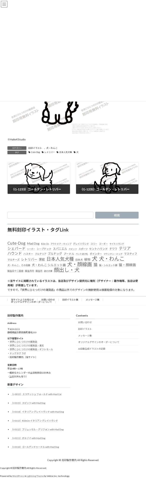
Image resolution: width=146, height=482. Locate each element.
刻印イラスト (35, 148)
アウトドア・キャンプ (61, 244)
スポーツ (83, 248)
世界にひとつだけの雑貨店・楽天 (27, 345)
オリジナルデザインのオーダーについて (31, 302)
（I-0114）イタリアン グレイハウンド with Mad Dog (37, 411)
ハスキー (28, 253)
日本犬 (79, 259)
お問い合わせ (48, 299)
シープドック (44, 248)
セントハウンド (98, 248)
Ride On (45, 244)
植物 (87, 259)
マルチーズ (13, 259)
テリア (125, 248)
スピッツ (73, 249)
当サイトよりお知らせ (22, 299)
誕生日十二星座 (15, 271)
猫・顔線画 (127, 265)
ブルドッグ (55, 253)
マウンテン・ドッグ (113, 254)
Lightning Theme (35, 476)
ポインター (96, 253)
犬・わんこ (52, 148)
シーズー (31, 249)
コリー (93, 243)
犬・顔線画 (79, 264)
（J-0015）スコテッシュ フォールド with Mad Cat (36, 394)
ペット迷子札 (82, 254)
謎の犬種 (48, 271)
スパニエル (60, 248)
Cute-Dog (35, 152)
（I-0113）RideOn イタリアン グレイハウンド (34, 420)
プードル (68, 253)
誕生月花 (29, 271)
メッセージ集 (92, 299)
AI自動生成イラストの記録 (91, 348)
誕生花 (39, 271)
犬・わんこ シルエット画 (49, 265)
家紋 (42, 259)
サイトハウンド (117, 244)
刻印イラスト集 (70, 299)
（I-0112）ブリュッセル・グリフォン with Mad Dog (37, 429)
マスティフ (130, 253)
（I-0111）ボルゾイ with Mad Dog (28, 438)
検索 (117, 215)
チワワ (113, 248)
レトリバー (49, 152)
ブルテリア (40, 253)
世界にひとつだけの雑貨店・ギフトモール (31, 349)
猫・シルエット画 (108, 265)
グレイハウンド (81, 243)
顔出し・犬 (66, 270)
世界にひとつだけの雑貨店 (23, 341)
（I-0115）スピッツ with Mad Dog (28, 403)
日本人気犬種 (65, 152)
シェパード (16, 248)
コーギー (103, 244)
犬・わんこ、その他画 (18, 265)
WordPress (18, 476)
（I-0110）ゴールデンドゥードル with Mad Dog (35, 446)
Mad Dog (33, 243)
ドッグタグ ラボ (18, 353)
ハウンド (14, 253)
